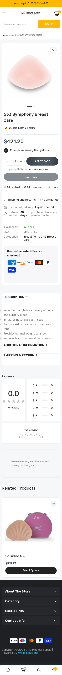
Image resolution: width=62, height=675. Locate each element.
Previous (6, 537)
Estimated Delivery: (21, 207)
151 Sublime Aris (15, 556)
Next (56, 537)
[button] (43, 385)
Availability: (11, 227)
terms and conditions (36, 169)
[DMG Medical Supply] (30, 13)
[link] (54, 504)
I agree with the (27, 169)
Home (5, 35)
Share (54, 187)
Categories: (11, 236)
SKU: (6, 232)
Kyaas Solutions (28, 652)
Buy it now (31, 177)
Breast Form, (32, 236)
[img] (13, 401)
